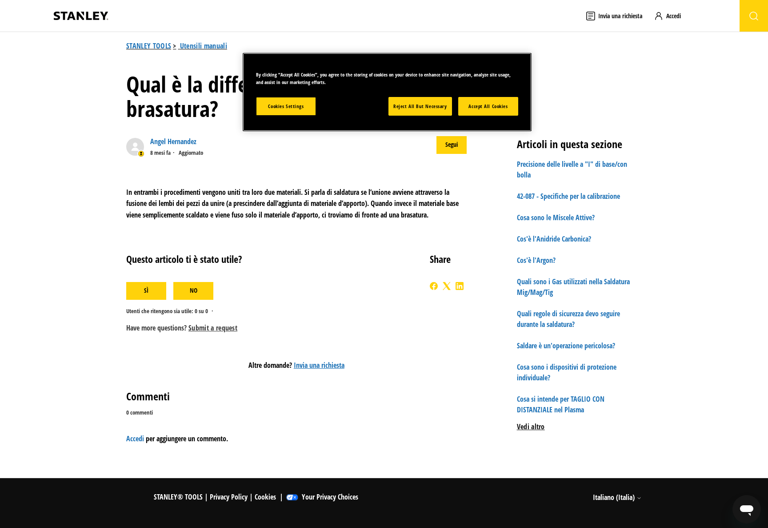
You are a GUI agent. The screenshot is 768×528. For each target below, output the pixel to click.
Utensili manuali (203, 46)
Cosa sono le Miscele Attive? (556, 217)
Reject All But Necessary (420, 106)
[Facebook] (434, 286)
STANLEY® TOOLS (178, 497)
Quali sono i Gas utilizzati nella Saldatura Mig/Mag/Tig (573, 287)
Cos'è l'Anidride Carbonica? (554, 239)
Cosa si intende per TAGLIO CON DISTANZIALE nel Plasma (560, 404)
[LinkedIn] (460, 286)
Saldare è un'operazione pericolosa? (566, 346)
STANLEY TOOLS (148, 46)
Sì (146, 290)
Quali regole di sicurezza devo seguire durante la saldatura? (568, 319)
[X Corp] (447, 286)
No (193, 290)
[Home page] (81, 16)
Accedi (135, 438)
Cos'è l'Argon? (536, 260)
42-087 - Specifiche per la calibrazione (568, 196)
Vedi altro (531, 426)
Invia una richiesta (319, 365)
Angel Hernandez (173, 141)
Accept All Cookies (488, 106)
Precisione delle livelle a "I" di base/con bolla (572, 169)
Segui (451, 144)
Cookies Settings (286, 106)
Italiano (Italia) (614, 497)
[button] (671, 16)
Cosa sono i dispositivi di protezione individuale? (566, 372)
